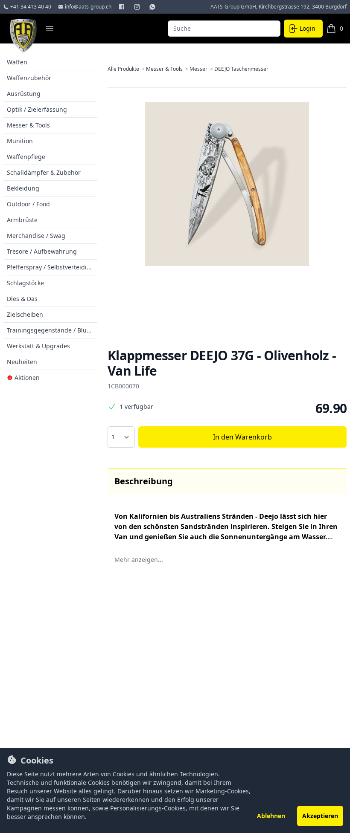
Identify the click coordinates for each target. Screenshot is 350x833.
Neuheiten (22, 362)
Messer (202, 69)
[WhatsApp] (153, 6)
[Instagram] (138, 6)
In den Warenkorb (242, 437)
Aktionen (27, 377)
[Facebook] (122, 6)
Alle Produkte (127, 69)
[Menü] (49, 28)
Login (307, 28)
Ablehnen (271, 816)
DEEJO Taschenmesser (241, 69)
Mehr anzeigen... (138, 559)
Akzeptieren (320, 816)
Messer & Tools (168, 69)
